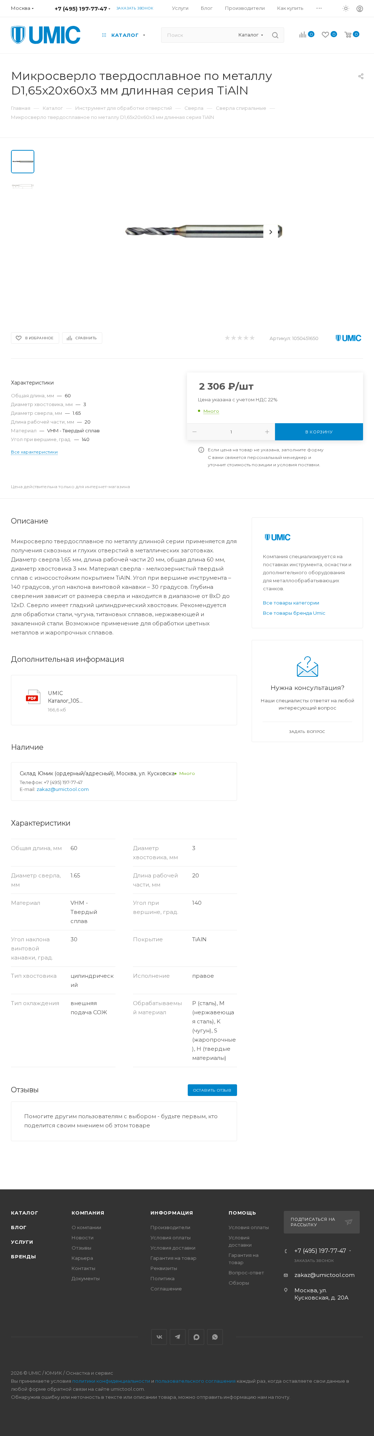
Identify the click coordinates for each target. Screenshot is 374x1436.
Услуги (22, 1242)
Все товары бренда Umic (294, 613)
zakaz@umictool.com (63, 789)
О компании (86, 1227)
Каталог (24, 1213)
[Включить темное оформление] (346, 8)
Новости (83, 1237)
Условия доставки (172, 1248)
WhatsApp (215, 1337)
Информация (171, 1213)
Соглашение (166, 1289)
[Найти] (275, 35)
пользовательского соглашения (195, 1381)
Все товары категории (291, 603)
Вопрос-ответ (246, 1272)
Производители (170, 1227)
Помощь (242, 1213)
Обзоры (239, 1283)
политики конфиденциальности (111, 1381)
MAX (196, 1337)
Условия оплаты (170, 1237)
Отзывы (81, 1248)
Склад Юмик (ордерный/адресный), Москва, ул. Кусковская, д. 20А (108, 773)
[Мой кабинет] (359, 9)
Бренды (23, 1256)
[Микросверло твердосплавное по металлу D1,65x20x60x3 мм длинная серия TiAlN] (203, 232)
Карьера (82, 1258)
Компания (88, 1213)
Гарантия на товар (173, 1258)
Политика (162, 1278)
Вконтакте (159, 1337)
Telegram (178, 1337)
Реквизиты (163, 1268)
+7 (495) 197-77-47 (81, 8)
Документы (86, 1278)
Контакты (83, 1268)
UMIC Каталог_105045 (66, 697)
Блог (19, 1227)
